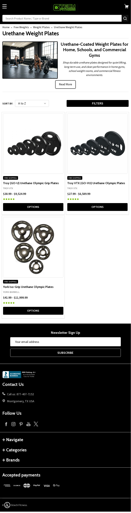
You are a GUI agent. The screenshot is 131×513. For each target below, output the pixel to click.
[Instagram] (13, 424)
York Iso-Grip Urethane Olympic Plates (28, 287)
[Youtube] (28, 424)
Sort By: (7, 103)
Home (6, 27)
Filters (97, 103)
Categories (16, 450)
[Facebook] (6, 424)
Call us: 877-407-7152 (20, 394)
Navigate (14, 439)
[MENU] (4, 6)
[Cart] (127, 6)
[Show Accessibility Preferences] (7, 505)
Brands (13, 460)
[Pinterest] (21, 424)
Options (33, 207)
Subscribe (65, 353)
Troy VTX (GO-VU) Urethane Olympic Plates (96, 183)
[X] (36, 424)
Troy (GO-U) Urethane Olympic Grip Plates (31, 183)
